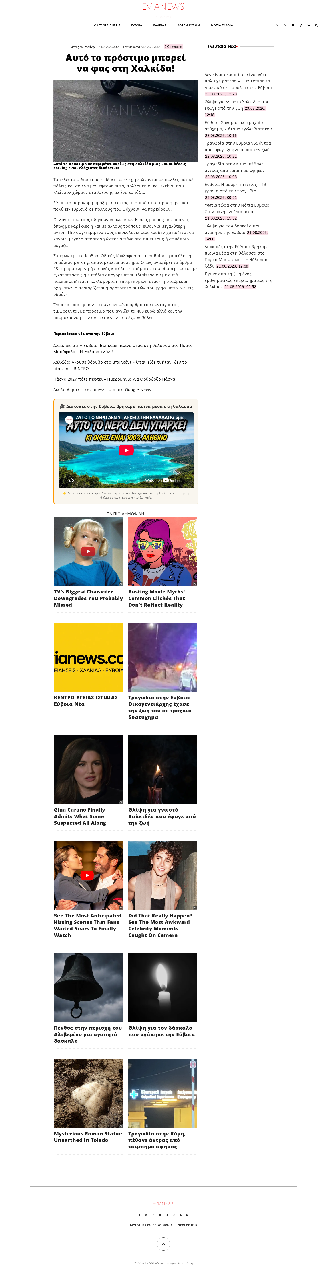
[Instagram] (285, 25)
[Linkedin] (309, 25)
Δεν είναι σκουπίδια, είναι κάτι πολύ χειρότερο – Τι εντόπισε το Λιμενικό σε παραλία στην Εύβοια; (239, 81)
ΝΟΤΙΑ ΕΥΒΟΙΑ (222, 25)
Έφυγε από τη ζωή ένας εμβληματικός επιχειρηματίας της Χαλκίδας (238, 280)
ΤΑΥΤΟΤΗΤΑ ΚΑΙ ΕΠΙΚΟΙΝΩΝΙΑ (151, 1225)
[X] (277, 25)
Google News (138, 389)
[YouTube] (293, 25)
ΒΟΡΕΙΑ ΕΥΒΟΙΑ (188, 25)
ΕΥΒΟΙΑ (136, 25)
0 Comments (174, 47)
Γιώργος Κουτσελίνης (81, 47)
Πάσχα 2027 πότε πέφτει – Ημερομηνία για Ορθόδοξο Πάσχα (114, 379)
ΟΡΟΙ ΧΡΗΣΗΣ (188, 1225)
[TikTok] (301, 25)
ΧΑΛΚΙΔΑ (160, 25)
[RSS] (180, 1215)
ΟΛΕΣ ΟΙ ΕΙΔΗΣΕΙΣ (107, 25)
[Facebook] (269, 25)
